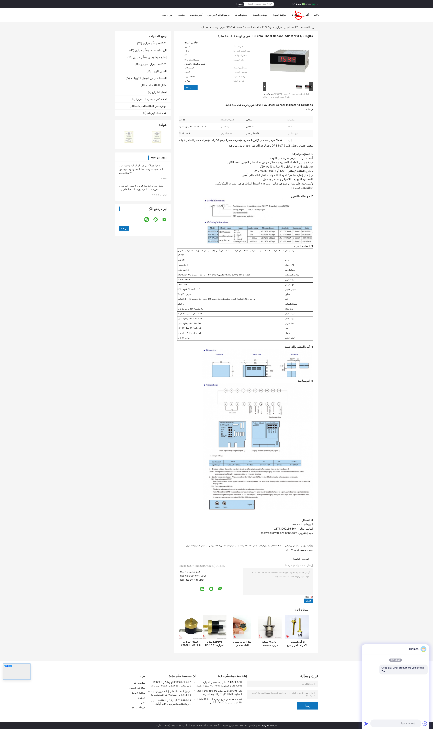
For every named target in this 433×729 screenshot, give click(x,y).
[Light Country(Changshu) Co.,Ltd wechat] (148, 219)
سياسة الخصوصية (269, 725)
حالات (317, 15)
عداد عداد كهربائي (157, 113)
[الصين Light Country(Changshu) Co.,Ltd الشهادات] (129, 137)
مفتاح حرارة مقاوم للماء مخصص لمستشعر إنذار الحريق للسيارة (242, 643)
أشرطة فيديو (196, 15)
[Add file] (425, 723)
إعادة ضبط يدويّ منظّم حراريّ (150, 57)
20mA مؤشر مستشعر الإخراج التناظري (203, 546)
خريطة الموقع (138, 707)
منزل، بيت (167, 15)
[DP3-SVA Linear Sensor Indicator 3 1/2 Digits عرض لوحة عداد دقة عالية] (289, 61)
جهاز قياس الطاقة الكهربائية (151, 106)
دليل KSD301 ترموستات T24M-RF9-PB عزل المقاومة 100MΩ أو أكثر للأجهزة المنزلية (219, 692)
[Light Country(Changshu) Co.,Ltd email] (166, 219)
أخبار (306, 15)
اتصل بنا (295, 15)
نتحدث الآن (296, 4)
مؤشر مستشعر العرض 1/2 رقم (299, 550)
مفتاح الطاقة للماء (156, 85)
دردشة (189, 87)
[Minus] (366, 649)
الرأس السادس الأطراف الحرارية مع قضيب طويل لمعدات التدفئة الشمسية (297, 643)
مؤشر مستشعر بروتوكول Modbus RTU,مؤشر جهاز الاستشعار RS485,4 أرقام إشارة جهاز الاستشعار (263, 546)
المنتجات (305, 27)
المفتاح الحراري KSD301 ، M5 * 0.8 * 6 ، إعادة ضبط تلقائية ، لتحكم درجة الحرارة (190, 643)
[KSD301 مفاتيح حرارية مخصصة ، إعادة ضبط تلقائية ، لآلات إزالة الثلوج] (270, 627)
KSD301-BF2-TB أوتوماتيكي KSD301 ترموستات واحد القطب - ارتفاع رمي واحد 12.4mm (171, 684)
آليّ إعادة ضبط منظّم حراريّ (151, 50)
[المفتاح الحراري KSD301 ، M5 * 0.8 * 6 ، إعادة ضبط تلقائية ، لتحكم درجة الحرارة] (191, 627)
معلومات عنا (241, 15)
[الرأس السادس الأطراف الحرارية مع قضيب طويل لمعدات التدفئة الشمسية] (297, 627)
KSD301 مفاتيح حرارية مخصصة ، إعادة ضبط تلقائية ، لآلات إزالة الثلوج (270, 643)
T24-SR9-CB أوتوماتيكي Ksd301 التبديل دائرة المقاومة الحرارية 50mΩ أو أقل (171, 702)
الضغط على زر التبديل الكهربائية (149, 78)
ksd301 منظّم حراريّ (155, 43)
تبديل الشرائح (159, 92)
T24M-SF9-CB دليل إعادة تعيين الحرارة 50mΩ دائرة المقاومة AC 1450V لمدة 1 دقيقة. (219, 684)
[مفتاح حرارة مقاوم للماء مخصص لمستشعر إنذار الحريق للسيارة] (242, 627)
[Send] (366, 723)
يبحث (240, 4)
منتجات (181, 15)
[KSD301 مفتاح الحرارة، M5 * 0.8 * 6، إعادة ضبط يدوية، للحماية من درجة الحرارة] (214, 627)
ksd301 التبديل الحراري (287, 27)
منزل (314, 27)
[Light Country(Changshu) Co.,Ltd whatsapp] (157, 219)
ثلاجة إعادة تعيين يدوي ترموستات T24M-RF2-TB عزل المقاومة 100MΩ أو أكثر (219, 701)
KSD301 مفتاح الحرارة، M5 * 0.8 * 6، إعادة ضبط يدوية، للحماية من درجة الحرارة (214, 643)
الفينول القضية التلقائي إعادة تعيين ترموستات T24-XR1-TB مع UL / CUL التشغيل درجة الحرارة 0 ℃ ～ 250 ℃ (169, 693)
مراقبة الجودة (279, 15)
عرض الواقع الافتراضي (219, 15)
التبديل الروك (159, 71)
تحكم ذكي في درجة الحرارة (151, 99)
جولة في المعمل (260, 15)
